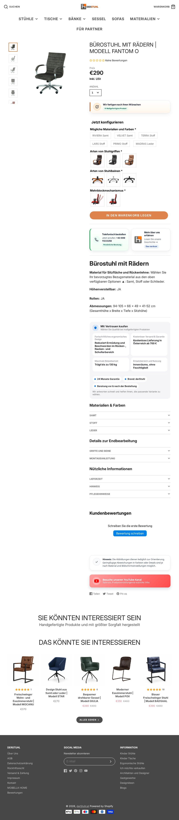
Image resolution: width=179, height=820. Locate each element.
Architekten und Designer (134, 772)
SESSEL (99, 19)
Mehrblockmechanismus (108, 190)
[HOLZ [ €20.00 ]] (97, 160)
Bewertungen (15, 792)
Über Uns (12, 753)
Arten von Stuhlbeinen (106, 171)
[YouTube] (86, 770)
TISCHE (51, 19)
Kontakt (11, 782)
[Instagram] (81, 770)
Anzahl (94, 86)
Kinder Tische (128, 758)
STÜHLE (26, 19)
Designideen (127, 782)
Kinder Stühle (127, 753)
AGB (9, 758)
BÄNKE (75, 19)
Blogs (123, 787)
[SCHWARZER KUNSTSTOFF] (129, 160)
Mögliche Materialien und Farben (113, 129)
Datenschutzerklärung (20, 763)
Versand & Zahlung (18, 772)
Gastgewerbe (127, 777)
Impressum (13, 777)
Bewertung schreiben (130, 533)
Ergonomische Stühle (132, 763)
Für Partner (89, 29)
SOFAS (118, 19)
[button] (97, 60)
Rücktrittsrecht (15, 768)
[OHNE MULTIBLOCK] (113, 199)
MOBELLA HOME (17, 787)
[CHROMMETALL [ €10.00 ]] (113, 160)
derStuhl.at (83, 806)
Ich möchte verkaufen (132, 768)
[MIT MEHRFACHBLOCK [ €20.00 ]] (97, 199)
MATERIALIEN (143, 19)
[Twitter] (70, 770)
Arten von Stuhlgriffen (106, 151)
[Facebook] (65, 770)
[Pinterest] (75, 770)
